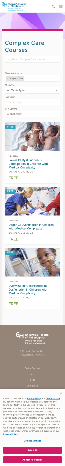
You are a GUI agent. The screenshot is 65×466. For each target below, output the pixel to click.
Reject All (32, 450)
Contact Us (32, 385)
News (33, 374)
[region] (32, 427)
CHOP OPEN (14, 6)
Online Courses (32, 368)
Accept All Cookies (32, 459)
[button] (61, 6)
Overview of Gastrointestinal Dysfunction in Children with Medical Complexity (28, 289)
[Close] (61, 393)
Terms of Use (53, 398)
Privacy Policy (34, 398)
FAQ (32, 380)
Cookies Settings (32, 441)
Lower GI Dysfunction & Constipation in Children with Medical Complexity (28, 164)
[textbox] (37, 78)
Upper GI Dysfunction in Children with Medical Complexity (31, 226)
